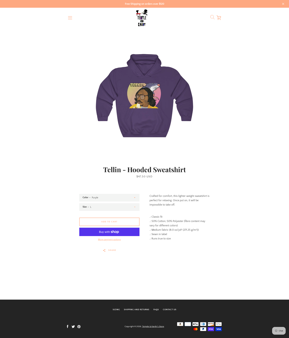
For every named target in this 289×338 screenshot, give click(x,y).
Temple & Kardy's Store (153, 326)
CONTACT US (169, 309)
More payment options (109, 239)
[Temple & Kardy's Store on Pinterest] (79, 326)
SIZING (116, 309)
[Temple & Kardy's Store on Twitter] (73, 326)
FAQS (156, 309)
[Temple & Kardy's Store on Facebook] (67, 326)
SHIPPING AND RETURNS (136, 309)
